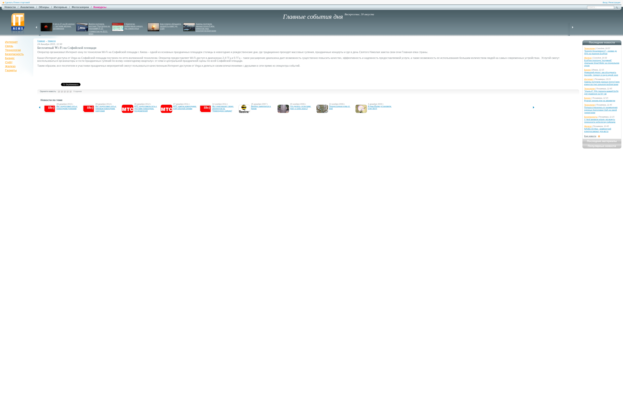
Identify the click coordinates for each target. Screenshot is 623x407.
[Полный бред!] (58, 91)
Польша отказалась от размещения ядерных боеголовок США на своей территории (600, 110)
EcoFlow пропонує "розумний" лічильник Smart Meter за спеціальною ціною (601, 63)
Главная (41, 41)
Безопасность (14, 54)
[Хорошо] (67, 91)
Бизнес (10, 58)
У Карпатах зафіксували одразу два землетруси (133, 26)
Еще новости (590, 136)
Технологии (13, 50)
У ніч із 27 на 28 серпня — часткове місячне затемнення (64, 26)
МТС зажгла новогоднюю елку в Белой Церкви (185, 107)
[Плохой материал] (61, 91)
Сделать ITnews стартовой (17, 2)
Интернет (11, 42)
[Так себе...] (64, 91)
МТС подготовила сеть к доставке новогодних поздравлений (145, 108)
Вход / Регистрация (611, 2)
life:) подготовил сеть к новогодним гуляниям (67, 107)
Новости (52, 41)
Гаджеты (11, 70)
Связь (9, 46)
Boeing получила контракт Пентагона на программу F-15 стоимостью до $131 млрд (99, 29)
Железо (10, 66)
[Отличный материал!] (70, 91)
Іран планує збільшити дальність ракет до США (170, 26)
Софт (8, 62)
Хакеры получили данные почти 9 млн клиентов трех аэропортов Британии (206, 27)
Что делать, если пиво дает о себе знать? (300, 107)
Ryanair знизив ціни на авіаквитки (599, 101)
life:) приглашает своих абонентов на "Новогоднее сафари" (223, 108)
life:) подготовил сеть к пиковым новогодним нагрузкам (105, 108)
